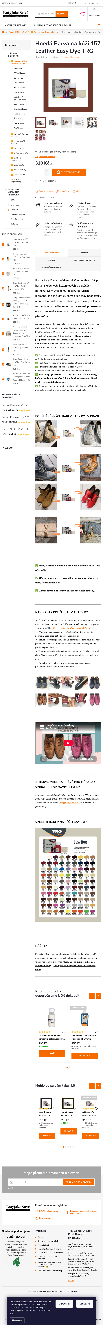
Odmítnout (64, 1303)
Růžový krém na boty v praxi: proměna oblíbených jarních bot (81, 1254)
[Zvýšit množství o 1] (47, 170)
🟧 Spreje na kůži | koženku (19, 142)
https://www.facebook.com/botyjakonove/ (83, 1212)
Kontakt (41, 1237)
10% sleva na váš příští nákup (50, 1271)
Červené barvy (19, 78)
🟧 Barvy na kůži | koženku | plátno (19, 62)
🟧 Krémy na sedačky (20, 153)
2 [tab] (69, 1067)
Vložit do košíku (71, 172)
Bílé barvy (18, 68)
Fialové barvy (19, 87)
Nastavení (17, 1320)
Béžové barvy (19, 73)
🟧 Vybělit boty (17, 165)
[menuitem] (16, 25)
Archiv (71, 1280)
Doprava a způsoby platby (48, 1241)
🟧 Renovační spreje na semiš (19, 135)
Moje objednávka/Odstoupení (50, 1249)
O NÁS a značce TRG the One (50, 1253)
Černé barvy (19, 83)
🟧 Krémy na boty (18, 170)
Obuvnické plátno (18, 214)
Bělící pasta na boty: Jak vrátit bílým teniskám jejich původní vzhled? (80, 1246)
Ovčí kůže (15, 205)
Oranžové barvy (20, 109)
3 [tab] (68, 1147)
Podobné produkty (50, 267)
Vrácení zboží (43, 1245)
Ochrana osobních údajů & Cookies (43, 1291)
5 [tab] (73, 1147)
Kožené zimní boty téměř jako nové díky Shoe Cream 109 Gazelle (82, 1268)
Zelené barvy (19, 123)
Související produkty (83, 260)
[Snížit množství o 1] (47, 174)
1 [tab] (67, 1067)
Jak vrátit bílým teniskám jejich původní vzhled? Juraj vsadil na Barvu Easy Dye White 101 (81, 1261)
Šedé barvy (18, 118)
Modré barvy (19, 104)
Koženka (14, 224)
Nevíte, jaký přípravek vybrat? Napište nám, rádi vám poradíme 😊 (50, 1264)
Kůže (13, 200)
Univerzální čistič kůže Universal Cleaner (72, 628)
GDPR (10, 1188)
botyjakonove (45, 1218)
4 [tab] (70, 1147)
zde (11, 1313)
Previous (92, 996)
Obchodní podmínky (68, 1291)
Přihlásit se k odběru (79, 1182)
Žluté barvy (18, 128)
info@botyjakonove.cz (69, 802)
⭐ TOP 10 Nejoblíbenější (16, 180)
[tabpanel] (51, 1032)
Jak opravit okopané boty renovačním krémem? (78, 1275)
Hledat (61, 13)
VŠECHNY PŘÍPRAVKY (13, 54)
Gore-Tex (14, 209)
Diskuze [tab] (51, 260)
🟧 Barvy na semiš (18, 148)
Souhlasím (85, 1303)
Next (98, 996)
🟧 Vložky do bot (18, 174)
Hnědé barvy (19, 92)
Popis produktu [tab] (52, 253)
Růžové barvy (19, 114)
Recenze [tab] (84, 253)
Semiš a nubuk (17, 219)
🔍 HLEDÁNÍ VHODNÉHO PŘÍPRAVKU (13, 192)
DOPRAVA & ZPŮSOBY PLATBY (12, 3)
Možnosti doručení (47, 156)
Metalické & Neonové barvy (20, 98)
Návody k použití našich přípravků (47, 1258)
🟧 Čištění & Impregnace (16, 159)
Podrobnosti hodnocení (70, 57)
